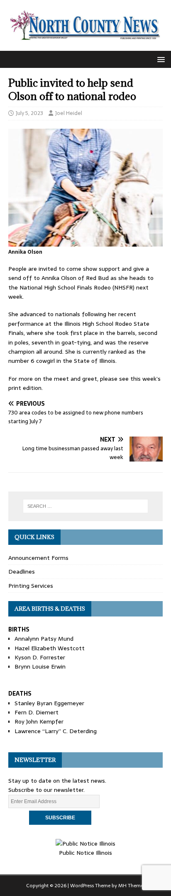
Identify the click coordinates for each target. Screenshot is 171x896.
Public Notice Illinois (85, 852)
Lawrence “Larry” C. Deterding (56, 731)
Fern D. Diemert (37, 712)
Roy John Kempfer (39, 721)
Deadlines (21, 571)
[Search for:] (85, 506)
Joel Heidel (68, 113)
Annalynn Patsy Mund (44, 638)
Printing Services (30, 585)
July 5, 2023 (29, 113)
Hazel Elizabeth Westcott (50, 648)
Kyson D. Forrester (40, 657)
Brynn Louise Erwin (40, 666)
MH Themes (131, 885)
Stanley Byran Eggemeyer (49, 703)
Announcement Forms (38, 557)
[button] (159, 59)
